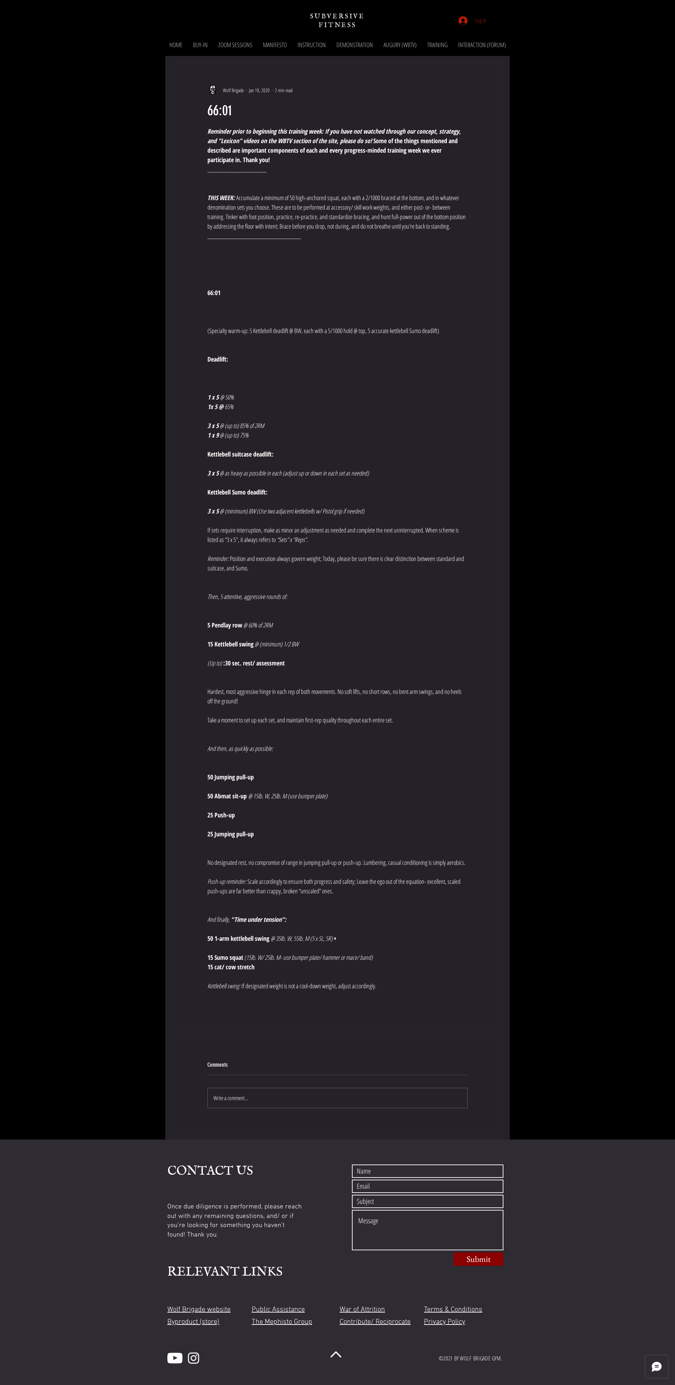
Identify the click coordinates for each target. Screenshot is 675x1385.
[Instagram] (193, 1358)
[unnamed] (174, 1358)
